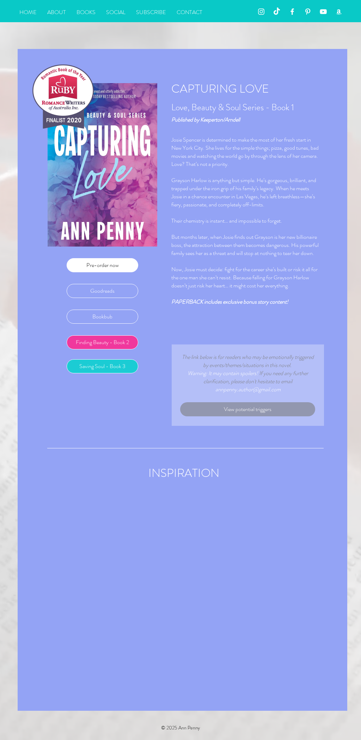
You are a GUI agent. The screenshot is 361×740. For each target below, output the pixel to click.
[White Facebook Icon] (292, 11)
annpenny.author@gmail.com (248, 389)
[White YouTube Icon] (323, 11)
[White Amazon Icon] (339, 11)
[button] (247, 409)
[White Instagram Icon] (261, 11)
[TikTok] (277, 11)
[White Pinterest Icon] (308, 11)
